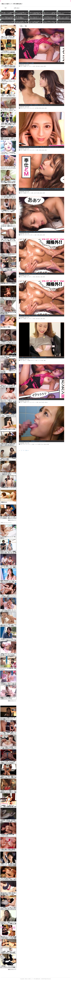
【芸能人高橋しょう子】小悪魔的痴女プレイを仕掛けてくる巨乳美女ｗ (7, 13)
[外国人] (0, 19)
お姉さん (24, 360)
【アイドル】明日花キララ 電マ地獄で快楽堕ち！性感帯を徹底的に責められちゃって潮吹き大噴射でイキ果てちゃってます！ (7, 18)
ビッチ (39, 360)
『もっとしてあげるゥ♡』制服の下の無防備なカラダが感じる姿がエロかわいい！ (36, 104)
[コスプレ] (29, 19)
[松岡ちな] (29, 15)
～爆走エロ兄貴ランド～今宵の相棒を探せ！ (12, 3)
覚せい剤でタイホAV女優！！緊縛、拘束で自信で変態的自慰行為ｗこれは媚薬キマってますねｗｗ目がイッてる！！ (21, 22)
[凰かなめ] (43, 11)
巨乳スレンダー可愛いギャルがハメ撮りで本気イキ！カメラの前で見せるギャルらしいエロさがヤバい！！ (41, 231)
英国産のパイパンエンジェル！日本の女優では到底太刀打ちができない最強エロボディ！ (7, 22)
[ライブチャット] (43, 19)
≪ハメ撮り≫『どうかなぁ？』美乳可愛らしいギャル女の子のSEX (32, 357)
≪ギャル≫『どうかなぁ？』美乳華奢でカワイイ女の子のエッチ (32, 441)
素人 (39, 66)
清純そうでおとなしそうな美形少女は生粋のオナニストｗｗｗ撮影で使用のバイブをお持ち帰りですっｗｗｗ (49, 13)
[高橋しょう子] (0, 11)
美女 (41, 276)
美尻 (45, 66)
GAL (21, 66)
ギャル (28, 108)
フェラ (36, 444)
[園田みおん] (57, 11)
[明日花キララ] (0, 15)
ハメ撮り (33, 66)
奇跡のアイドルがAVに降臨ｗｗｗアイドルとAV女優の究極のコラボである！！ (21, 13)
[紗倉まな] (29, 11)
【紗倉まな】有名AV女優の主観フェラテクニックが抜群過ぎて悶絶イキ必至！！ (35, 13)
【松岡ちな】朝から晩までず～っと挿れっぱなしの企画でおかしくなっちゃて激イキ (35, 18)
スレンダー (29, 66)
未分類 (27, 65)
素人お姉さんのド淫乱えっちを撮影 (26, 63)
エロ (23, 234)
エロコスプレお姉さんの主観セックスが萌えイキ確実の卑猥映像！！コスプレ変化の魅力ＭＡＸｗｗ (35, 22)
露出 (45, 360)
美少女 (42, 66)
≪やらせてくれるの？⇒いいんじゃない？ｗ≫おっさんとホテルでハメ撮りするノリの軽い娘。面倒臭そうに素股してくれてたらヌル (63, 22)
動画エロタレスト (12, 700)
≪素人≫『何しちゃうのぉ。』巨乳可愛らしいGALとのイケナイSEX (33, 273)
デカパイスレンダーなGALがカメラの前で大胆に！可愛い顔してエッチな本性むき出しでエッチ (38, 146)
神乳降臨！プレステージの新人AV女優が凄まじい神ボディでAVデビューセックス (63, 18)
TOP (5, 8)
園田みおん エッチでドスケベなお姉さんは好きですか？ (63, 13)
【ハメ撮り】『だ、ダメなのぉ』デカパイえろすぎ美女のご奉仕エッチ (33, 399)
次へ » (27, 450)
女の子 (35, 193)
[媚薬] (14, 19)
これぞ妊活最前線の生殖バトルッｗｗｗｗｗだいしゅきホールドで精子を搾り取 (49, 18)
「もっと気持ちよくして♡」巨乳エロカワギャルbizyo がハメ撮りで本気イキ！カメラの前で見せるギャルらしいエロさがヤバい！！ (41, 189)
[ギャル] (57, 19)
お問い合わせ (16, 8)
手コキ (42, 444)
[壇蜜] (14, 15)
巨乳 (37, 66)
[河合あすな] (57, 15)
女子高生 (37, 108)
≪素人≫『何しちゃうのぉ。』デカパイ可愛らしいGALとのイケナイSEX (34, 315)
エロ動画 (24, 66)
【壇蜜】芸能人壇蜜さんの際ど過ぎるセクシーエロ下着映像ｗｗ (21, 17)
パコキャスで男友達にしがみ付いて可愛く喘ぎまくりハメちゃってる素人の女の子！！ (49, 22)
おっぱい (24, 108)
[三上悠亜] (14, 11)
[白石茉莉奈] (43, 15)
